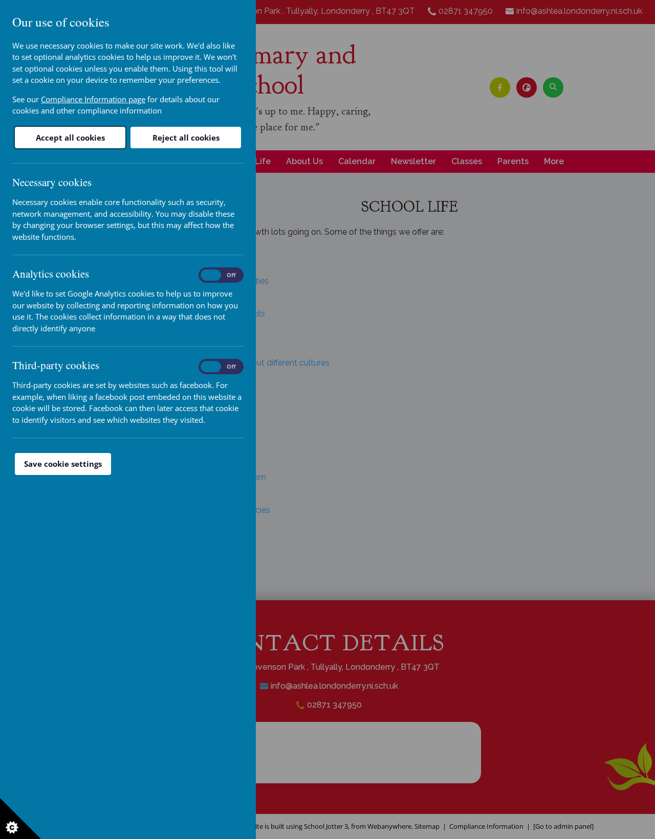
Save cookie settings (63, 464)
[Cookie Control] (20, 818)
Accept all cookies (70, 137)
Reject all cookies (186, 137)
